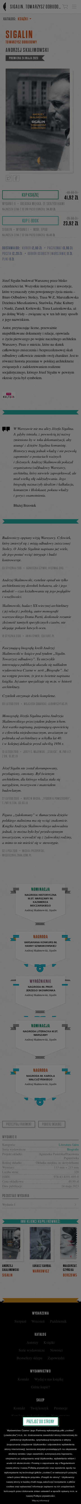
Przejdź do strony (40, 1421)
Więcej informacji (40, 1500)
